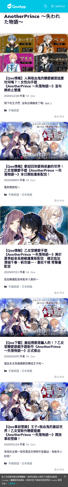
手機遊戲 (13, 110)
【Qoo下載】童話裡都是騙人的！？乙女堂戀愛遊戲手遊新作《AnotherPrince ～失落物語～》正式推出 (34, 347)
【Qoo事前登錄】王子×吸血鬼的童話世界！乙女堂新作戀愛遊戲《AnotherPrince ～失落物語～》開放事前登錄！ (33, 433)
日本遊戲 (27, 194)
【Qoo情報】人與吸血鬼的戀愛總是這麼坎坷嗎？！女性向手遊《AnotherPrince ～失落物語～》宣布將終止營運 (34, 84)
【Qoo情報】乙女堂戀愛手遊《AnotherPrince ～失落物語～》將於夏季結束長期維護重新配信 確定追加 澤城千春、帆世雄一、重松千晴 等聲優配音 (33, 258)
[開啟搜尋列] (45, 6)
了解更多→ (12, 483)
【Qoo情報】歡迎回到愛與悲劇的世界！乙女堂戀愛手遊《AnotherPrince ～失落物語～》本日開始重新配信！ (34, 170)
